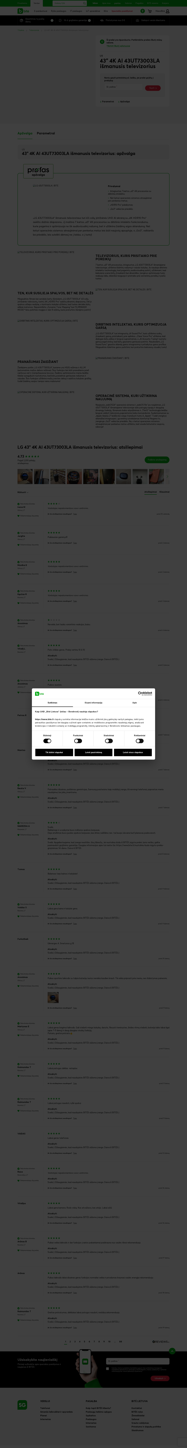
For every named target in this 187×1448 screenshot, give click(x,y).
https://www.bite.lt (44, 719)
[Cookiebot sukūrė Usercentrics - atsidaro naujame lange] (140, 694)
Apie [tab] (134, 702)
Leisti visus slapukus (133, 752)
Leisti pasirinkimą (93, 752)
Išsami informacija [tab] (93, 702)
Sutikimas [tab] (52, 702)
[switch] (78, 741)
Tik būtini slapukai (54, 752)
